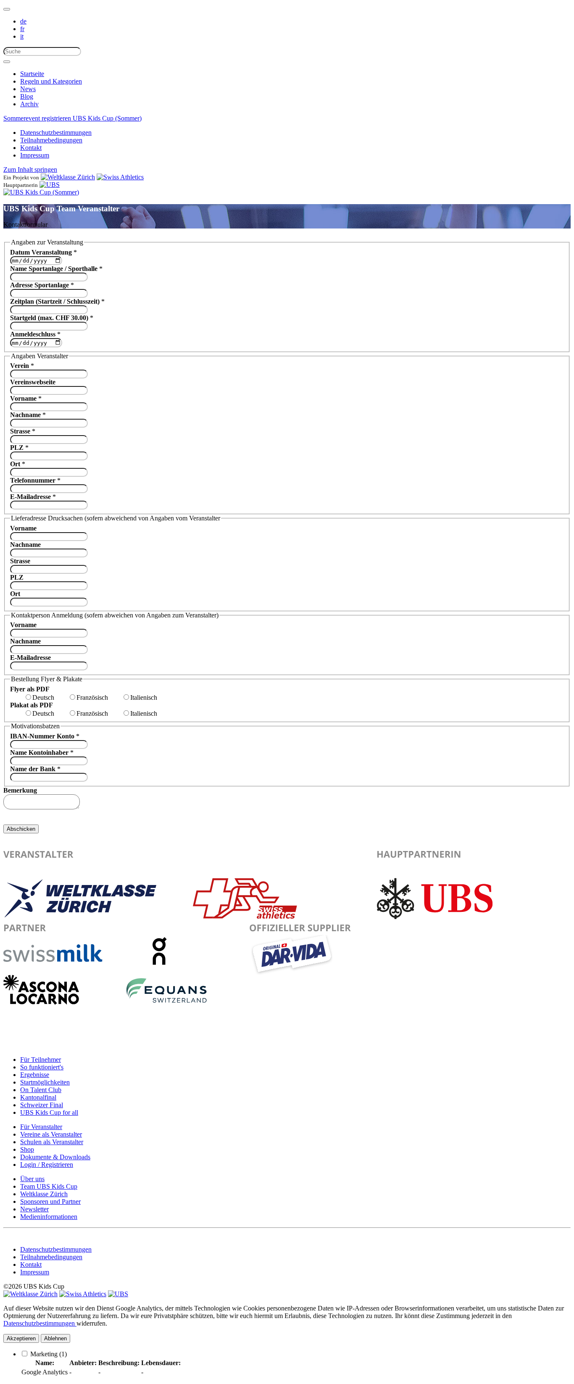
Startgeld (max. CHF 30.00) (51, 317)
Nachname (28, 414)
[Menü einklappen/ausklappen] (6, 9)
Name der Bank (35, 768)
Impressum (34, 155)
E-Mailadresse (33, 496)
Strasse (22, 431)
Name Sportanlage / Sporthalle (56, 268)
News (28, 88)
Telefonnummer (35, 480)
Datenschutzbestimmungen (56, 132)
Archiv (29, 104)
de (23, 21)
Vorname (26, 398)
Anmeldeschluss (35, 334)
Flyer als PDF (30, 689)
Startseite (32, 73)
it (22, 36)
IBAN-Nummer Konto (44, 736)
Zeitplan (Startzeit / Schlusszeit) (57, 301)
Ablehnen (55, 1338)
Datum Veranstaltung (43, 252)
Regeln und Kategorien (51, 81)
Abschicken (21, 829)
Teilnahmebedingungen (51, 140)
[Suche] (6, 61)
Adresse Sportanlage (42, 285)
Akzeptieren (21, 1338)
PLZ (19, 447)
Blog (26, 96)
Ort (17, 463)
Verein (22, 365)
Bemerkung (20, 790)
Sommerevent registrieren (38, 118)
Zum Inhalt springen (30, 169)
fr (22, 28)
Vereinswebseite (32, 382)
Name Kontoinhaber (42, 752)
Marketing (48, 1354)
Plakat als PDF (31, 705)
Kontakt (31, 147)
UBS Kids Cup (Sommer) (107, 118)
